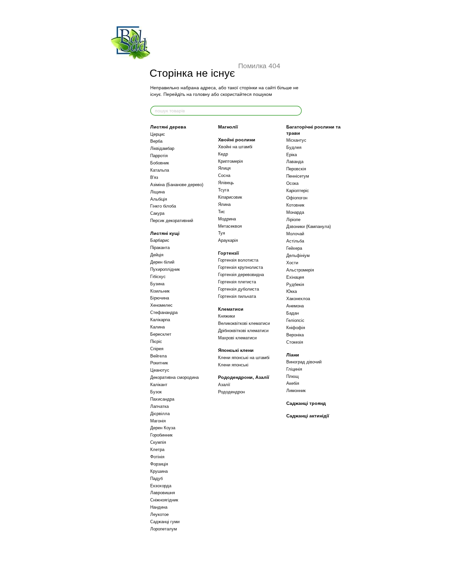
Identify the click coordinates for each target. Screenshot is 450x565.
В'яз (154, 177)
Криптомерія (230, 161)
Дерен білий (162, 262)
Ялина (224, 204)
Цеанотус (159, 370)
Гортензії (228, 253)
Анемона (295, 305)
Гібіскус (158, 276)
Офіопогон (296, 197)
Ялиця (224, 168)
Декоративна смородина (174, 377)
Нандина (158, 507)
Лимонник (296, 390)
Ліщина (157, 191)
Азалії (224, 384)
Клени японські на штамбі (243, 357)
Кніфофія (295, 327)
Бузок (156, 391)
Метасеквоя (230, 226)
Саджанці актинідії (307, 415)
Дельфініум (298, 255)
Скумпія (158, 442)
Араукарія (228, 240)
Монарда (295, 212)
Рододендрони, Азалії (243, 377)
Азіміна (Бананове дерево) (176, 184)
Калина (157, 327)
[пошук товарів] (296, 111)
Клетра (157, 449)
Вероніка (295, 334)
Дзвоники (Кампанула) (308, 226)
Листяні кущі (165, 233)
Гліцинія (294, 369)
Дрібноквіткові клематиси (243, 330)
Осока (292, 183)
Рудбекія (295, 284)
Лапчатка (159, 406)
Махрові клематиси (237, 337)
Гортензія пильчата (237, 296)
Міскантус (296, 140)
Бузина (157, 283)
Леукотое (159, 514)
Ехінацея (295, 277)
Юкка (291, 291)
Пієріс (156, 341)
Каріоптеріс (297, 190)
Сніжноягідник (164, 499)
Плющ (292, 376)
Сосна (224, 175)
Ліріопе (293, 219)
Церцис (157, 134)
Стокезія (294, 342)
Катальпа (159, 170)
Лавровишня (162, 492)
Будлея (293, 147)
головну (201, 94)
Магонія (158, 420)
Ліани (292, 354)
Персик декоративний (171, 220)
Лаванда (294, 161)
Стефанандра (164, 312)
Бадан (292, 313)
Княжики (226, 316)
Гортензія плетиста (237, 281)
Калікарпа (160, 319)
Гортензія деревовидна (241, 274)
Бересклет (160, 334)
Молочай (295, 233)
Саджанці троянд (306, 403)
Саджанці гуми (165, 521)
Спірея (156, 348)
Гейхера (294, 248)
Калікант (158, 384)
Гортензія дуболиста (238, 289)
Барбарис (159, 240)
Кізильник (160, 291)
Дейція (156, 254)
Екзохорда (160, 485)
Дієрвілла (160, 413)
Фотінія (157, 456)
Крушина (159, 471)
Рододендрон (231, 391)
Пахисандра (162, 399)
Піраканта (160, 247)
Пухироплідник (165, 269)
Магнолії (228, 126)
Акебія (292, 383)
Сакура (157, 213)
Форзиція (159, 464)
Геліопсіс (295, 320)
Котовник (295, 205)
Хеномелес (161, 305)
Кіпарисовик (230, 197)
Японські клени (236, 350)
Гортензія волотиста (238, 260)
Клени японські (233, 364)
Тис (221, 211)
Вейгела (158, 355)
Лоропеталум (163, 528)
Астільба (295, 241)
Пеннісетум (297, 176)
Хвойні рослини (236, 139)
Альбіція (158, 199)
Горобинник (161, 435)
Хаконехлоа (298, 298)
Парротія (159, 155)
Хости (292, 262)
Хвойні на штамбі (235, 146)
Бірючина (159, 298)
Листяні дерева (168, 126)
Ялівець (226, 182)
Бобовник (159, 162)
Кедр (223, 154)
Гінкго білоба (163, 206)
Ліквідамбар (162, 148)
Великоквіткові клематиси (244, 323)
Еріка (291, 154)
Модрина (227, 218)
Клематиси (230, 309)
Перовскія (296, 168)
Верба (156, 141)
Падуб (156, 478)
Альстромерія (300, 270)
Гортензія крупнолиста (240, 267)
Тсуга (223, 189)
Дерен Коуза (162, 427)
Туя (221, 233)
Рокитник (159, 362)
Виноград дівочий (304, 361)
